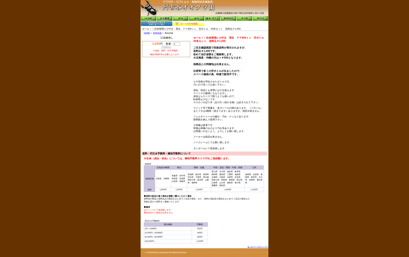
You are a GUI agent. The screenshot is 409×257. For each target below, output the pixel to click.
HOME (147, 33)
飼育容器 (157, 33)
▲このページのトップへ (257, 247)
